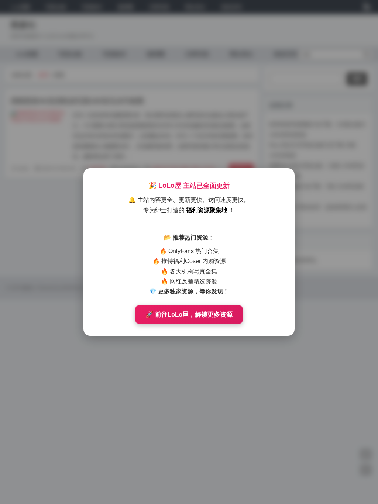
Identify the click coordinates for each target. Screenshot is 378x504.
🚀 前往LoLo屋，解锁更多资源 (189, 314)
